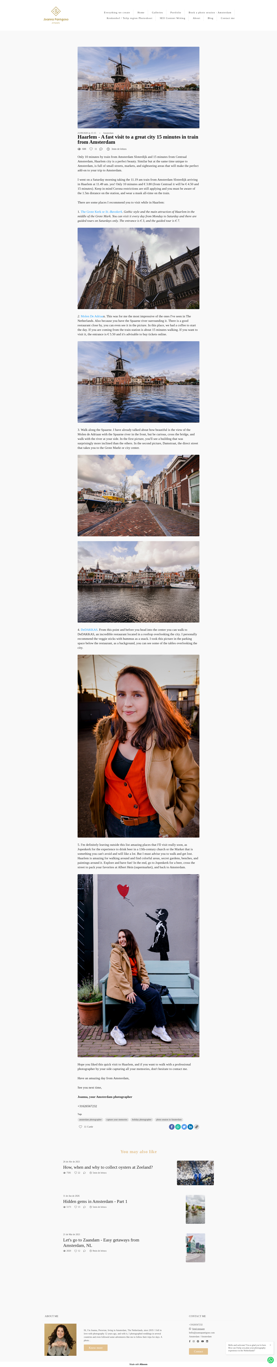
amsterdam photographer (90, 1119)
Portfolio (175, 12)
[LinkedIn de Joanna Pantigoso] (207, 1341)
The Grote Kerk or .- (101, 211)
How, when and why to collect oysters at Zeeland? (108, 1167)
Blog (211, 18)
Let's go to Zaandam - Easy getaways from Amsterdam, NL (101, 1242)
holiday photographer (141, 1119)
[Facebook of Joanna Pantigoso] (189, 1341)
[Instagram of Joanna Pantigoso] (194, 1341)
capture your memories (116, 1119)
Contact (198, 1351)
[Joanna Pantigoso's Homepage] (56, 15)
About (196, 18)
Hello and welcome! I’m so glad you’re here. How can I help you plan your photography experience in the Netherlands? (247, 1348)
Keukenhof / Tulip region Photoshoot (129, 18)
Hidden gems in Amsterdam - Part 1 (95, 1201)
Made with (138, 1364)
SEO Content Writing (172, 18)
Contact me (228, 18)
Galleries (157, 12)
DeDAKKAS (89, 629)
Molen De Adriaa (92, 316)
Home (141, 12)
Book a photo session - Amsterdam (210, 12)
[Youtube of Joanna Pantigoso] (202, 1341)
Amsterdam (108, 133)
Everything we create (117, 12)
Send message (198, 1329)
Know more (96, 1347)
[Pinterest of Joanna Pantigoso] (198, 1341)
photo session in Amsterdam (169, 1119)
